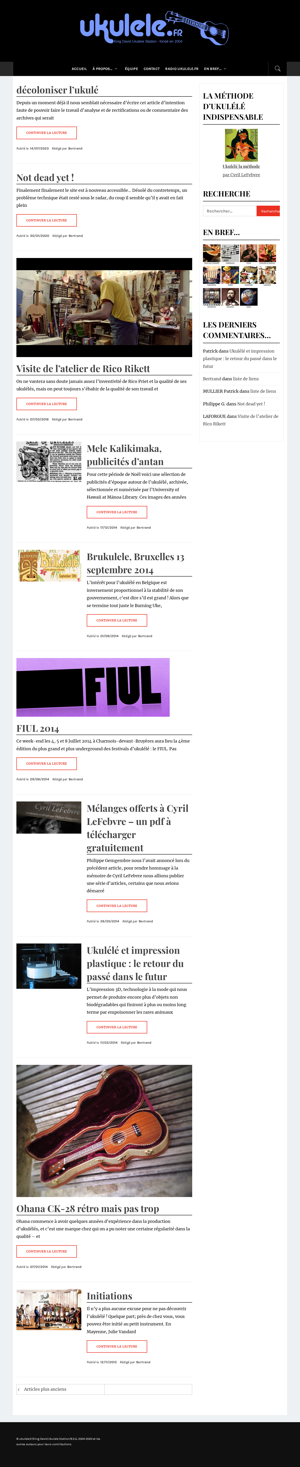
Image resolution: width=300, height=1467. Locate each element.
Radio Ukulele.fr (182, 69)
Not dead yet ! (45, 177)
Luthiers (267, 285)
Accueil (79, 69)
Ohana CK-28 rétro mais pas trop (87, 1208)
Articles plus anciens (45, 1389)
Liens (248, 306)
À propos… (102, 69)
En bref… (212, 69)
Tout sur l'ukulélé (211, 263)
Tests (248, 263)
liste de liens (246, 378)
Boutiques (211, 306)
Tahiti (230, 285)
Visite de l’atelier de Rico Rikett (83, 368)
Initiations (109, 1295)
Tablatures (230, 263)
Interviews (211, 285)
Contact (152, 69)
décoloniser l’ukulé (57, 89)
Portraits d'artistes (267, 263)
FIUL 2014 (37, 728)
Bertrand (75, 148)
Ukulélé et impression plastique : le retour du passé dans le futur (135, 963)
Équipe (131, 69)
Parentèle (249, 285)
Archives (230, 306)
